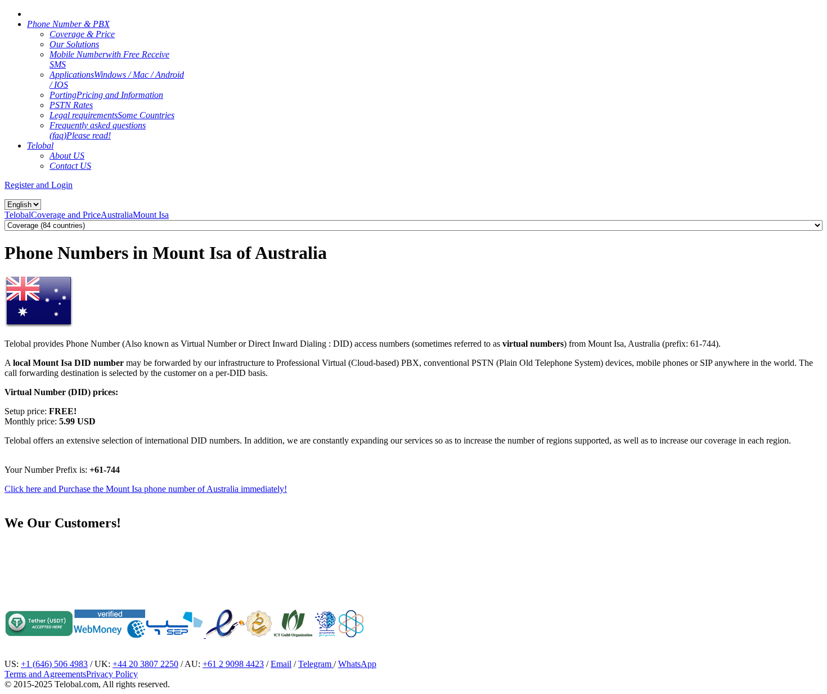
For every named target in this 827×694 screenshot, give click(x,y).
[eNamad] (225, 634)
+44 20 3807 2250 (145, 664)
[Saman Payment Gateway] (174, 634)
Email (281, 664)
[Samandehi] (259, 624)
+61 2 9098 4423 (233, 664)
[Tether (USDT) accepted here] (39, 634)
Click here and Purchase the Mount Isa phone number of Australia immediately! (146, 489)
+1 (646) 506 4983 (54, 664)
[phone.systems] (205, 634)
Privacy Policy (112, 674)
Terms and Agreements (45, 674)
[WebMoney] (109, 634)
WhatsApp (357, 664)
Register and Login (39, 185)
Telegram (316, 664)
